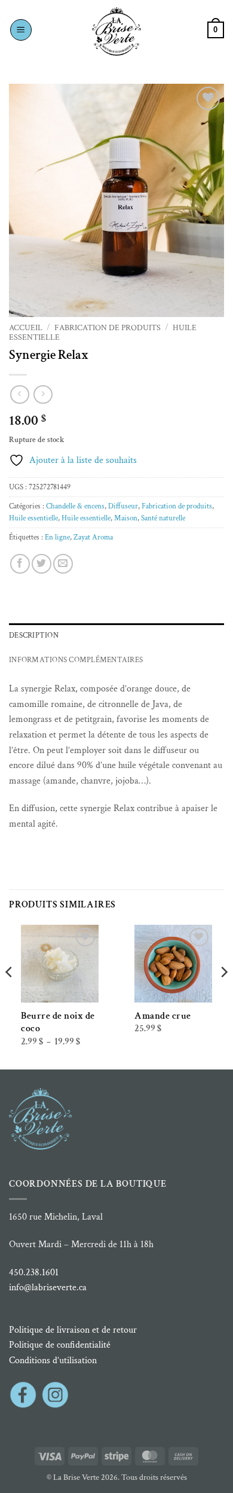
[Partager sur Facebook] (20, 564)
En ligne (57, 537)
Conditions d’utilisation (53, 1360)
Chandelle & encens (75, 506)
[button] (21, 30)
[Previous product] (42, 394)
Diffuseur (123, 506)
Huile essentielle (33, 518)
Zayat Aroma (93, 537)
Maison (125, 518)
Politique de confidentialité (60, 1345)
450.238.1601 (34, 1272)
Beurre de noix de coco (58, 1022)
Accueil (25, 327)
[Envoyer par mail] (63, 564)
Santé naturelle (163, 518)
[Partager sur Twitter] (41, 564)
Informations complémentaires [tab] (76, 660)
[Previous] (9, 996)
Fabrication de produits (107, 327)
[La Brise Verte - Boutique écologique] (116, 31)
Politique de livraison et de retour (73, 1330)
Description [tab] (34, 635)
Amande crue (162, 1016)
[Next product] (19, 394)
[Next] (223, 996)
